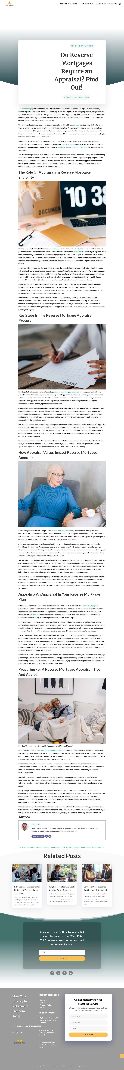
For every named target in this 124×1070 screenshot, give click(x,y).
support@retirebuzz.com (29, 1026)
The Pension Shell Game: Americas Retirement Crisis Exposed (48, 1045)
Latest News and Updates (106, 4)
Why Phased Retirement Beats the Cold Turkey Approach (47, 1032)
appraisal (75, 125)
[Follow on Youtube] (71, 973)
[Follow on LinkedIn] (21, 1032)
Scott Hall (72, 97)
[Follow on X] (58, 973)
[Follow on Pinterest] (64, 973)
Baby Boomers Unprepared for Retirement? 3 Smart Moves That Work (27, 890)
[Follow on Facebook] (52, 973)
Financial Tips (87, 4)
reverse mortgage (27, 109)
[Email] (49, 836)
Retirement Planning (69, 4)
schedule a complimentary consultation (72, 147)
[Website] (46, 836)
